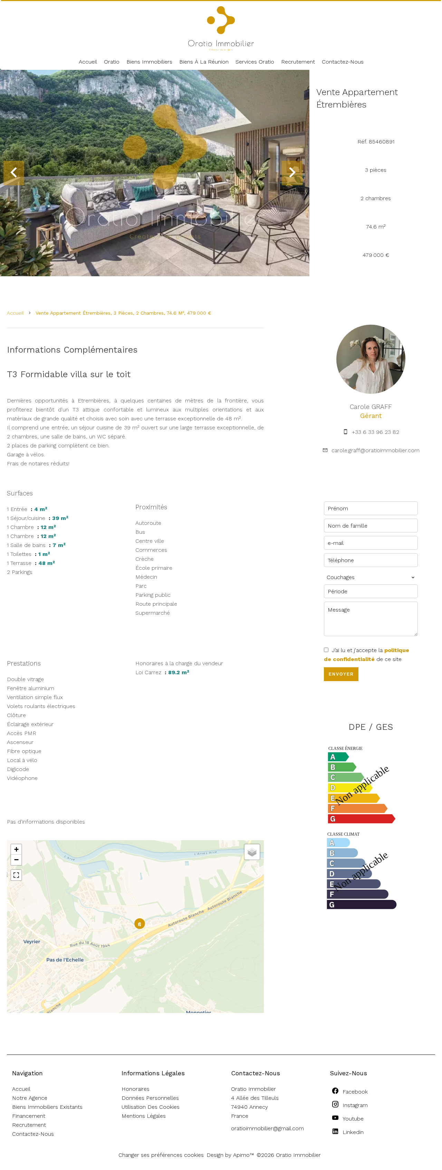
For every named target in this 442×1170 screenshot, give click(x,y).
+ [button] (16, 849)
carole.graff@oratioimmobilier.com (376, 450)
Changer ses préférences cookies (161, 1155)
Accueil (15, 313)
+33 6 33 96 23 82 (375, 432)
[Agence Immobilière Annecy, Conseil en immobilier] (221, 49)
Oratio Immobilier (253, 1089)
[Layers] (252, 852)
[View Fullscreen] (16, 875)
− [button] (16, 859)
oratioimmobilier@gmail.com (267, 1128)
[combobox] (371, 577)
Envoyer (341, 674)
